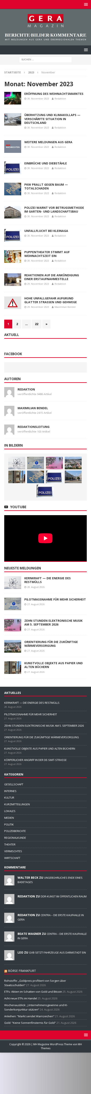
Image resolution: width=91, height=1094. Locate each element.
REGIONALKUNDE (15, 838)
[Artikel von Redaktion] (9, 395)
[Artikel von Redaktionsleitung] (9, 432)
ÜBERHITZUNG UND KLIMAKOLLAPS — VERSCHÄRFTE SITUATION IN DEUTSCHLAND (52, 118)
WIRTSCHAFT (12, 858)
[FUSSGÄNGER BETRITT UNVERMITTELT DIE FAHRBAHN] (54, 477)
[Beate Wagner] (9, 939)
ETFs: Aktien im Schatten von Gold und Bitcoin (33, 991)
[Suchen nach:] (45, 59)
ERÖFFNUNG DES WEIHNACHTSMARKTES (53, 94)
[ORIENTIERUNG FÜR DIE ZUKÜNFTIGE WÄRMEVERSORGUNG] (73, 463)
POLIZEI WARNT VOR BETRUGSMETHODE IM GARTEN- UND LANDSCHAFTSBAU (54, 209)
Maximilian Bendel (65, 306)
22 (36, 324)
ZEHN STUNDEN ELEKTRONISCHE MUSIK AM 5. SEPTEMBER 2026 (53, 622)
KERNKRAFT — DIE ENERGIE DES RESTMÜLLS (47, 580)
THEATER (9, 844)
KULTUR (9, 797)
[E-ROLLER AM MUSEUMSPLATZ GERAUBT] (73, 477)
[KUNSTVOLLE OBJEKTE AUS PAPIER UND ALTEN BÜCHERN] (16, 477)
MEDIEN (9, 818)
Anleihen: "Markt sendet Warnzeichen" (29, 1016)
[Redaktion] (9, 902)
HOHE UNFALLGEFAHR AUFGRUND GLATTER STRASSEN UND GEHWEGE (50, 300)
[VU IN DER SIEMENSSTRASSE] (45, 491)
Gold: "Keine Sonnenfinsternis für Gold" (30, 1023)
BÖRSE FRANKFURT (22, 971)
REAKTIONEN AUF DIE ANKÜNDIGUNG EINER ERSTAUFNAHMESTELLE (51, 277)
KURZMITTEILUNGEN (17, 804)
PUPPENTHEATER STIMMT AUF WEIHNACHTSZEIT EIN (47, 254)
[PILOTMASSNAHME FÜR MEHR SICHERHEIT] (35, 463)
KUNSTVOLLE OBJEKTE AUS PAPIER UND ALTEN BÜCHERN (53, 665)
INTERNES (10, 791)
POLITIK (9, 824)
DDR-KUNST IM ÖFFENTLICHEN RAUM (64, 896)
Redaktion (60, 98)
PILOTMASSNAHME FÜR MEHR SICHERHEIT (55, 599)
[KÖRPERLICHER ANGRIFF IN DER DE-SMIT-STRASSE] (35, 477)
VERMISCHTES (13, 851)
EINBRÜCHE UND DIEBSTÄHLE (45, 163)
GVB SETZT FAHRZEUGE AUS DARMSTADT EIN (57, 952)
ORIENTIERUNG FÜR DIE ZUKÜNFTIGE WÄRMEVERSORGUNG (51, 644)
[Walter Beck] (9, 883)
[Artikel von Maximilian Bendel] (9, 413)
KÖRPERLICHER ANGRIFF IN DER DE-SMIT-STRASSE (35, 760)
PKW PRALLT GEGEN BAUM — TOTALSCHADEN (46, 186)
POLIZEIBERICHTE (15, 831)
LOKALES (9, 811)
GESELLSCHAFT (13, 784)
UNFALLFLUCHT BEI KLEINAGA (46, 231)
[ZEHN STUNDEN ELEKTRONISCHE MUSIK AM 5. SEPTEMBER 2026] (54, 463)
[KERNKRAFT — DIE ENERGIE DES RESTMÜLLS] (16, 463)
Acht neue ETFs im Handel (20, 998)
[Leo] (9, 958)
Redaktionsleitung (34, 427)
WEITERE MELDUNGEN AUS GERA (48, 142)
